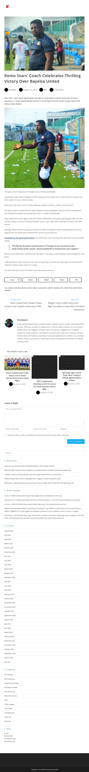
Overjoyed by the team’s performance (19, 238)
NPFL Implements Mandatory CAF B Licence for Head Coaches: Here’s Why (44, 385)
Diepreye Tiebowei (54, 288)
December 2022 (9, 641)
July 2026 (7, 535)
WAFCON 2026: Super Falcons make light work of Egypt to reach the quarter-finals (32, 479)
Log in (6, 733)
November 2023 (9, 607)
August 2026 (8, 531)
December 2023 (9, 603)
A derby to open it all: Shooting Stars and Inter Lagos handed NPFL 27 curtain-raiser (33, 474)
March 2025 (8, 569)
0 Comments (58, 90)
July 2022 (7, 662)
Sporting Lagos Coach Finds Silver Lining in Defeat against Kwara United (71, 376)
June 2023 (7, 628)
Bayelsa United (27, 288)
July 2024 (7, 582)
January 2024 (8, 598)
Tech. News (8, 708)
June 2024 (7, 586)
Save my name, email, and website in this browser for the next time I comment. (38, 435)
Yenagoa (7, 290)
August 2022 (8, 658)
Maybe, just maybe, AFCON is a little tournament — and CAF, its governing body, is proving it (48, 500)
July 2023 (7, 624)
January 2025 (8, 573)
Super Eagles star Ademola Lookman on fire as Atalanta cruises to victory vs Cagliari (49, 511)
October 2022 (9, 649)
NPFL (45, 90)
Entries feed (8, 736)
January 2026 (8, 548)
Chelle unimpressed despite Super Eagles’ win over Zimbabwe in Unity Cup (36, 496)
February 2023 (9, 636)
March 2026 (8, 544)
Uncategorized (9, 713)
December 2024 (9, 577)
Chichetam (12, 90)
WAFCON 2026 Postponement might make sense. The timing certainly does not (39, 504)
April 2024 (7, 590)
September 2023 (10, 615)
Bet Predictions (9, 679)
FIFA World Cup (9, 692)
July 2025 (7, 556)
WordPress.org (9, 741)
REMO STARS (68, 288)
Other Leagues (9, 704)
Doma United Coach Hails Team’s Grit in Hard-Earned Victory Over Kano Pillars (17, 377)
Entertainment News (11, 683)
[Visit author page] (9, 323)
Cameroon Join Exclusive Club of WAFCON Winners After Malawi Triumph (29, 466)
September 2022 (10, 653)
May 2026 (7, 539)
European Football (10, 687)
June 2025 (7, 560)
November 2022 (9, 645)
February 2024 (9, 594)
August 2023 (8, 620)
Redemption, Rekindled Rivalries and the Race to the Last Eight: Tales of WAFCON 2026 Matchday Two (39, 483)
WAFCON (7, 721)
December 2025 (9, 552)
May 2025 (7, 565)
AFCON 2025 (8, 675)
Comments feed (9, 739)
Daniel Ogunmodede (40, 288)
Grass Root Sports (10, 696)
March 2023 (8, 632)
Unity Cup (7, 717)
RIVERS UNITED (77, 288)
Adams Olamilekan (14, 288)
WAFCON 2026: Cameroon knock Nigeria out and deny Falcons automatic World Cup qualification (37, 470)
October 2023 (9, 611)
